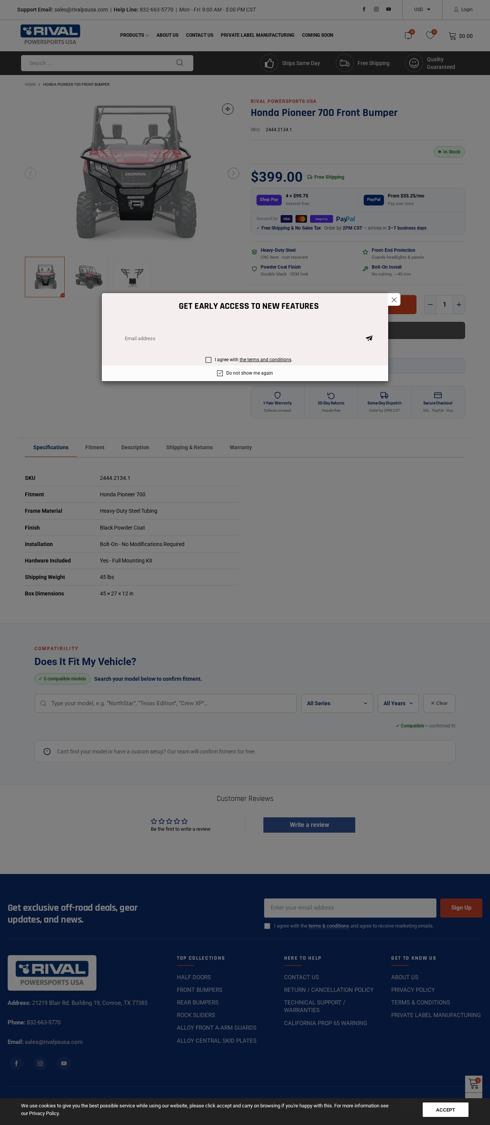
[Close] (394, 299)
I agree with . (253, 359)
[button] (369, 338)
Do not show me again (249, 373)
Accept (445, 1110)
